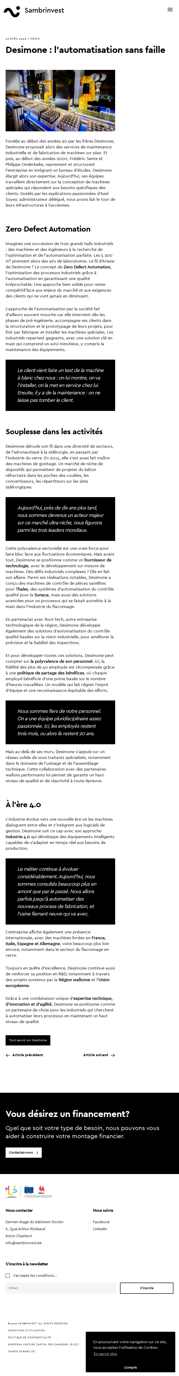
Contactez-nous (21, 1152)
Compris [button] (130, 1367)
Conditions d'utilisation (26, 1330)
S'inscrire (147, 1288)
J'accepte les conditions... (35, 1275)
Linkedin (100, 1229)
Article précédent (27, 1055)
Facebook (101, 1222)
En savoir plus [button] (105, 1354)
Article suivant (95, 1055)
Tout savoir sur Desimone (28, 1040)
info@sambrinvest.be (24, 1243)
